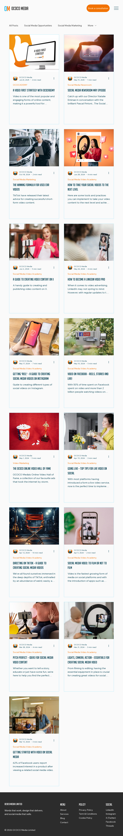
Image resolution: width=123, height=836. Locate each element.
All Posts (13, 25)
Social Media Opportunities (38, 25)
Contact (64, 822)
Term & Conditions (88, 813)
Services (64, 814)
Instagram (111, 813)
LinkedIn (110, 810)
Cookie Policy (85, 818)
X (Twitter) (111, 818)
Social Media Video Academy (82, 179)
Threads (110, 825)
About (63, 810)
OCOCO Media (20, 8)
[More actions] (55, 78)
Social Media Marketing (70, 25)
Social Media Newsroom (80, 85)
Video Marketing (21, 463)
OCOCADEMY (20, 85)
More (90, 25)
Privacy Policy (86, 810)
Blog (62, 818)
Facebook (111, 821)
